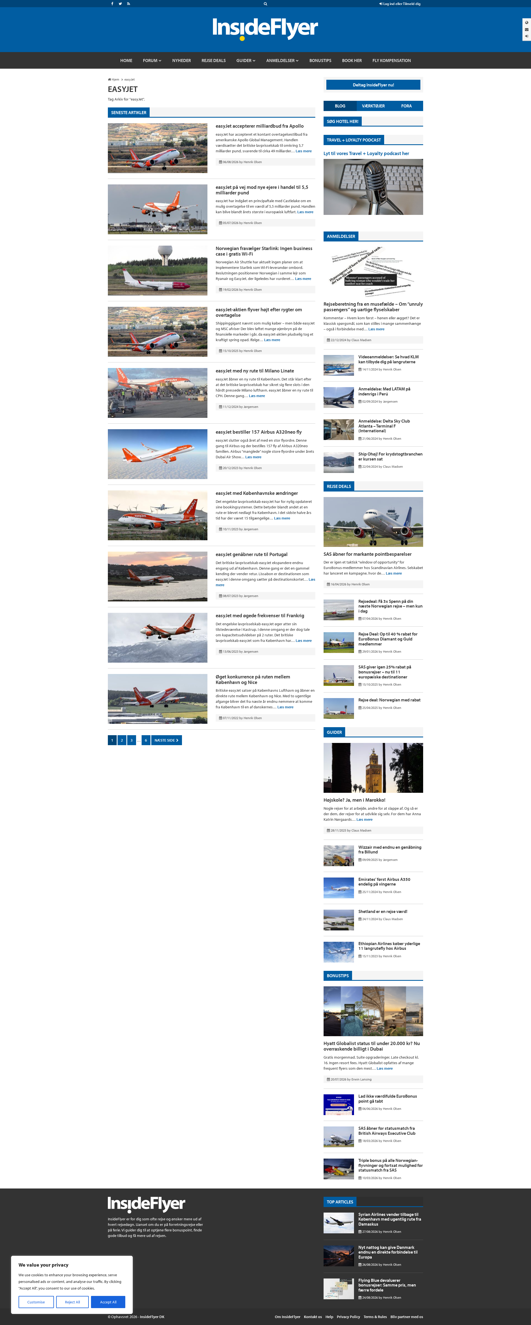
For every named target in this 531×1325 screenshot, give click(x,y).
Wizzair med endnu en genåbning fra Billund (389, 849)
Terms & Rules (375, 1316)
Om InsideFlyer (287, 1316)
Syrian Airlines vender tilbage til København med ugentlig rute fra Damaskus (389, 1219)
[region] (72, 1285)
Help (329, 1316)
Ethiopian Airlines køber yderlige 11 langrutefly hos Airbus (389, 946)
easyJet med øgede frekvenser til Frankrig (260, 615)
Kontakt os (313, 1316)
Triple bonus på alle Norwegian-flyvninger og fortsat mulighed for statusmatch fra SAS (390, 1165)
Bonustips (338, 975)
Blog (340, 106)
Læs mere (304, 150)
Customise (36, 1302)
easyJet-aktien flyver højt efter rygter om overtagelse (259, 312)
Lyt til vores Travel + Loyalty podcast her (366, 153)
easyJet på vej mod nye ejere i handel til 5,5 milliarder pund (262, 190)
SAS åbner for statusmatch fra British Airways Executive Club (386, 1130)
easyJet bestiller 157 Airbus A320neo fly (259, 432)
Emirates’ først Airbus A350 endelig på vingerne (384, 881)
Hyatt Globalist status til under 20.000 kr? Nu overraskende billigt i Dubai (372, 1046)
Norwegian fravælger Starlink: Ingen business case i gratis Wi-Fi (264, 251)
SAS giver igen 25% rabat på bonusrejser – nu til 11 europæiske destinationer (384, 671)
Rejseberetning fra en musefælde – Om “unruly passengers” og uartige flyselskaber (373, 307)
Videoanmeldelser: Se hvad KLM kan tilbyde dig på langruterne (388, 359)
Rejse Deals (339, 486)
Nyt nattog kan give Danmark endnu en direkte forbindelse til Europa (388, 1252)
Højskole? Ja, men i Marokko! (355, 800)
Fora (406, 106)
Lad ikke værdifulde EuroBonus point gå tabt (387, 1098)
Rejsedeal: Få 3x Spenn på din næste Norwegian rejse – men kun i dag (390, 606)
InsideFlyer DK (152, 1316)
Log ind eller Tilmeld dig (401, 3)
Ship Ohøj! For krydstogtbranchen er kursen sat (390, 456)
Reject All (72, 1302)
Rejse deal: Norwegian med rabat (389, 700)
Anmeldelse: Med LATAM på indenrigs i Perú (384, 391)
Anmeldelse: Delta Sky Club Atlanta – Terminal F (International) (384, 425)
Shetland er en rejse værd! (382, 911)
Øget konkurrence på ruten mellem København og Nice (253, 679)
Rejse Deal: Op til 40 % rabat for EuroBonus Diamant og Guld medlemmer (388, 638)
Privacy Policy (348, 1316)
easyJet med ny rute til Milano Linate (255, 370)
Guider (334, 732)
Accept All (108, 1302)
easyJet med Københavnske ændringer (257, 493)
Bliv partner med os (407, 1316)
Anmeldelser (341, 236)
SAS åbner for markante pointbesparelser (368, 554)
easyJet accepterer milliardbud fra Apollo (260, 126)
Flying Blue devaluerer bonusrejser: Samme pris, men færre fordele (387, 1285)
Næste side (165, 740)
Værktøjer (373, 106)
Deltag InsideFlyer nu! (373, 85)
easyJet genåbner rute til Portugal (252, 554)
